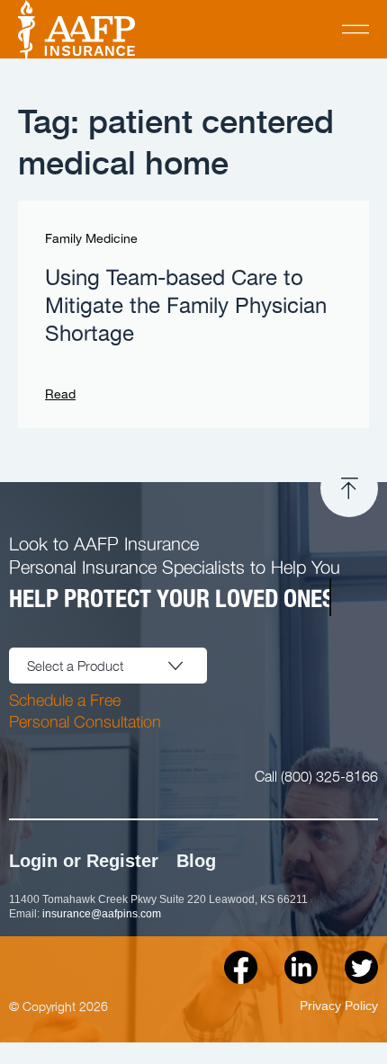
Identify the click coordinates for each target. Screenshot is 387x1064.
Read (60, 395)
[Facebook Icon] (240, 967)
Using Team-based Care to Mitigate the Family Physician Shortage (186, 307)
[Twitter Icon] (361, 967)
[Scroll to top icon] (349, 488)
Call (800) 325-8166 (316, 775)
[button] (355, 29)
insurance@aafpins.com (101, 914)
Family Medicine (91, 239)
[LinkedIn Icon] (301, 967)
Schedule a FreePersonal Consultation (85, 710)
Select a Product (75, 665)
